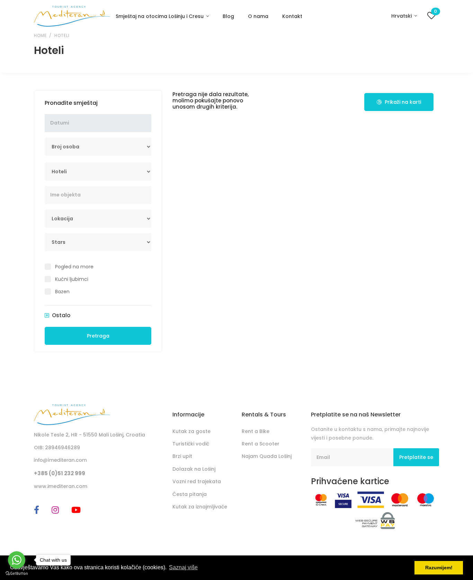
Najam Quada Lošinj (267, 456)
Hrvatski (402, 15)
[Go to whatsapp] (16, 560)
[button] (57, 315)
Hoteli (61, 35)
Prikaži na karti (402, 102)
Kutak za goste (191, 431)
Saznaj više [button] (183, 567)
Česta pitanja (189, 494)
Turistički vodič (190, 443)
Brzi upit (182, 456)
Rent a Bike (255, 431)
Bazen (62, 291)
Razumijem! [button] (439, 567)
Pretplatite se (416, 457)
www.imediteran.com (60, 486)
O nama (258, 16)
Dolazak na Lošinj (193, 469)
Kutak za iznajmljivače (199, 506)
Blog (228, 16)
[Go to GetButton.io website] (17, 573)
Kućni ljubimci (71, 279)
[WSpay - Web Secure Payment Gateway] (375, 520)
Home (40, 35)
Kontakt (292, 16)
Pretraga (98, 335)
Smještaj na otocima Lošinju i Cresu (160, 16)
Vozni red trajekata (196, 481)
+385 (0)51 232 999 (59, 473)
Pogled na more (74, 266)
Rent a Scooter (260, 443)
